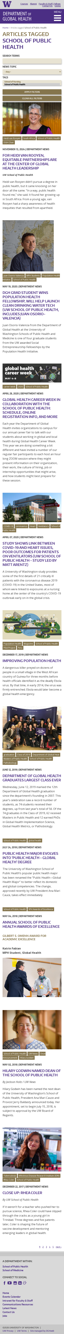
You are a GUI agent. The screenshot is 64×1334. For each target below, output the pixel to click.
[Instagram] (15, 1283)
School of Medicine (13, 1270)
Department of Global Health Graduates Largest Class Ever (32, 778)
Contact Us (47, 6)
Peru (20, 647)
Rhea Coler (9, 1179)
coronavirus (21, 526)
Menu (57, 11)
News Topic (9, 66)
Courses (24, 4)
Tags (5, 77)
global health (35, 840)
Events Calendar (12, 1296)
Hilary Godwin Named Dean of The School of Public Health (32, 1072)
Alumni (33, 4)
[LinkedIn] (20, 1283)
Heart (32, 526)
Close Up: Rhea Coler (22, 1192)
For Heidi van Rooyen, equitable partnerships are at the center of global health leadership (30, 161)
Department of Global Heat (46, 754)
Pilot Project (9, 647)
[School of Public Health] (32, 84)
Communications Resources (18, 1304)
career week (9, 386)
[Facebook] (5, 1283)
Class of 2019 (23, 754)
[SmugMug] (25, 1283)
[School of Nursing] (32, 81)
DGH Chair (9, 142)
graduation (9, 754)
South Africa (29, 138)
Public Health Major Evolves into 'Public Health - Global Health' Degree (30, 857)
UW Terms (22, 1331)
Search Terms (11, 55)
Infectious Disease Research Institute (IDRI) (39, 1175)
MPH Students (33, 275)
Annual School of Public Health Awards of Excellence (31, 924)
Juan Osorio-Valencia (14, 275)
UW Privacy (8, 1331)
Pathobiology (10, 762)
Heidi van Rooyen (12, 138)
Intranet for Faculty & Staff (18, 1300)
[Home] (17, 16)
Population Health (12, 643)
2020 (20, 386)
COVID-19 (8, 526)
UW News (33, 1053)
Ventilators (43, 526)
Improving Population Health (32, 660)
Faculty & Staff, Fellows (50, 4)
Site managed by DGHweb (42, 1331)
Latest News (10, 1308)
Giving (58, 6)
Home (6, 27)
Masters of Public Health (15, 758)
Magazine (28, 643)
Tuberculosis (10, 1175)
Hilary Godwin (27, 1057)
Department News (37, 149)
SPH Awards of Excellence (41, 909)
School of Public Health (35, 27)
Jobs (5, 1315)
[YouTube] (9, 1283)
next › (58, 1247)
